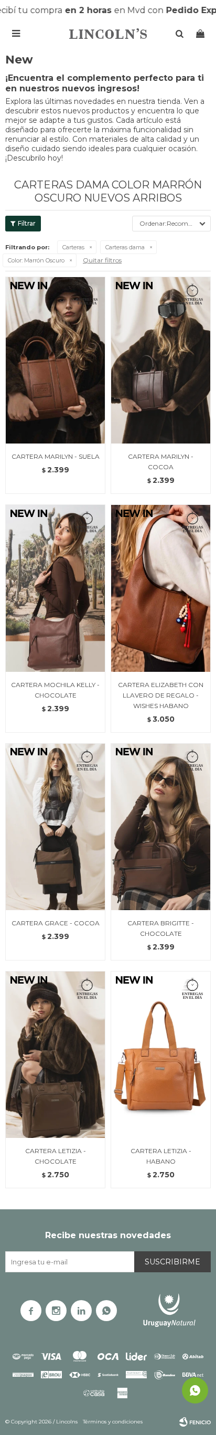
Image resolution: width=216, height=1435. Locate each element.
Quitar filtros (102, 260)
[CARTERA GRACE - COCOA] (55, 826)
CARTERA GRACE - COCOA (56, 923)
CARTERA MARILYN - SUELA (56, 456)
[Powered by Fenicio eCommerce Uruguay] (195, 1422)
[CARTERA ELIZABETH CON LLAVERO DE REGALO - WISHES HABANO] (161, 587)
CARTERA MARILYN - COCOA (160, 461)
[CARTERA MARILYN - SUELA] (55, 360)
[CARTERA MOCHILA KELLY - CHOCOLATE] (55, 587)
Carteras (73, 247)
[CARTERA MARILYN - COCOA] (161, 360)
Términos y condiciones (113, 1421)
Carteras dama (125, 247)
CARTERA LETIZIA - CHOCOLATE (55, 1156)
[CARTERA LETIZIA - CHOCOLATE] (55, 1054)
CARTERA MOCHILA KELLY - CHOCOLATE (55, 690)
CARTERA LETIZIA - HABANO (161, 1156)
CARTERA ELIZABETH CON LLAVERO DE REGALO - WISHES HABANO (160, 695)
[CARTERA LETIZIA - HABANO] (161, 1054)
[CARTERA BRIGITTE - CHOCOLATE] (161, 826)
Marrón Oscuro (36, 260)
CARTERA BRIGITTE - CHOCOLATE (160, 928)
